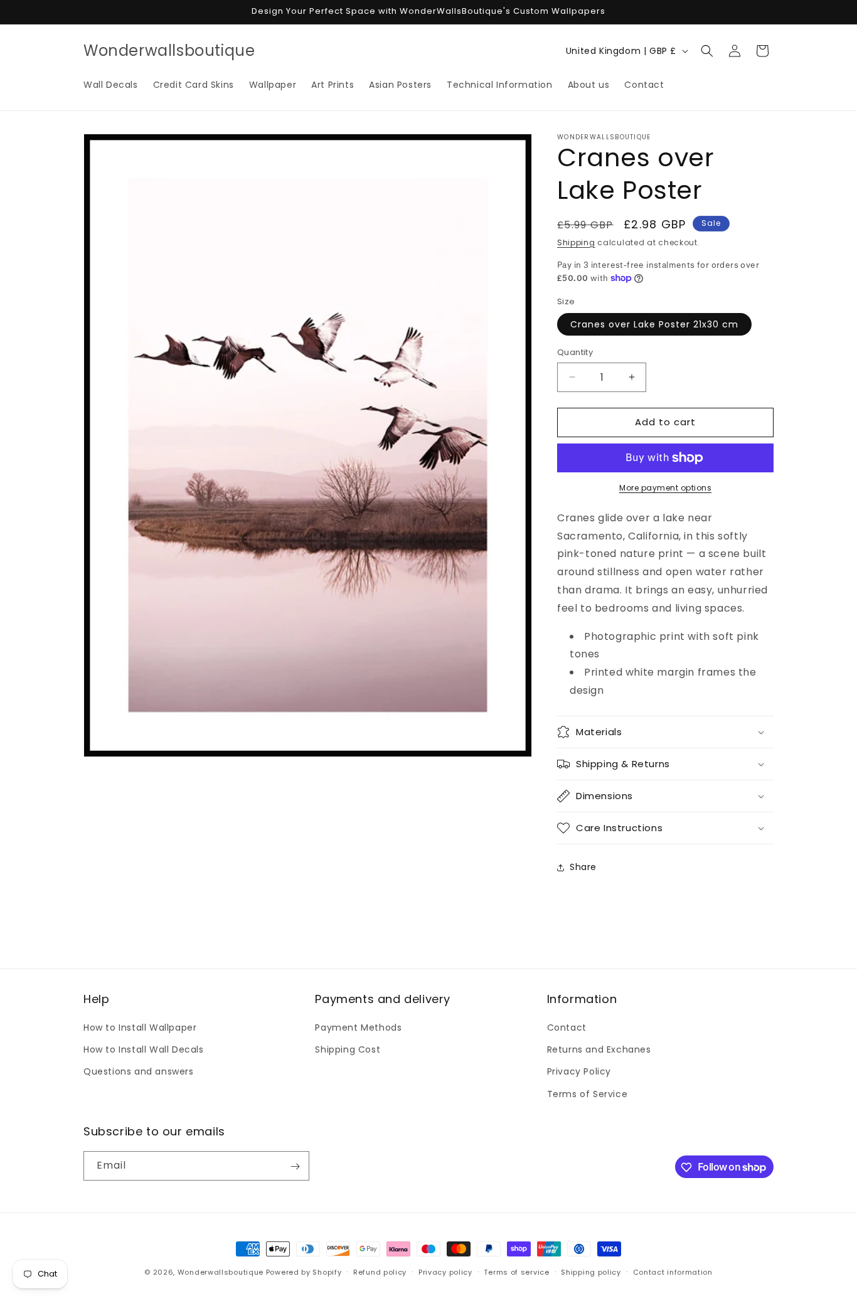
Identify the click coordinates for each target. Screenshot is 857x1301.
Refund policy (380, 1271)
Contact (567, 1027)
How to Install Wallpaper (139, 1027)
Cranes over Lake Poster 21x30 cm (654, 324)
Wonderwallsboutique (220, 1272)
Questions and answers (138, 1072)
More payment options (665, 487)
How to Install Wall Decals (143, 1050)
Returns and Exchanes (599, 1050)
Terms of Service (587, 1094)
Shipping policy (591, 1271)
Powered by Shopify (304, 1272)
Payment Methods (358, 1027)
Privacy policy (445, 1271)
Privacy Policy (579, 1072)
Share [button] (583, 867)
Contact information (673, 1271)
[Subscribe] (295, 1166)
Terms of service (516, 1271)
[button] (707, 51)
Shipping (576, 242)
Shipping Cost (347, 1050)
